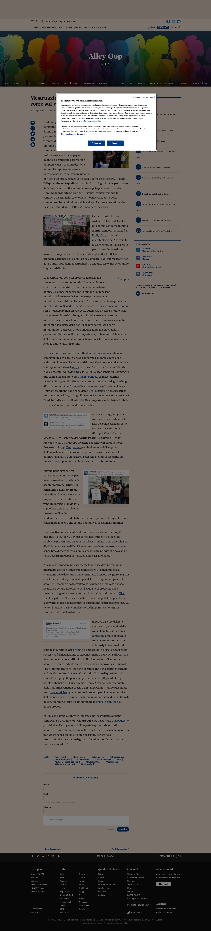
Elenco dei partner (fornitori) (73, 134)
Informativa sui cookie (92, 121)
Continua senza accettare (143, 97)
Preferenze (96, 143)
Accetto (115, 143)
